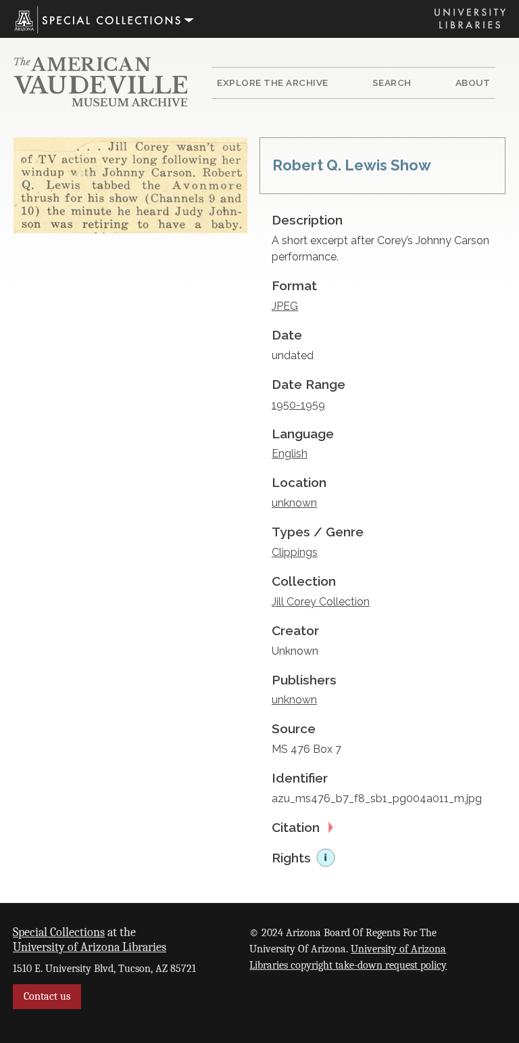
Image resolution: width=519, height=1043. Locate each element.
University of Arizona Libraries (89, 947)
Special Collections (59, 932)
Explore (272, 82)
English (289, 453)
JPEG (285, 306)
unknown (294, 502)
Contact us (47, 996)
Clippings (295, 552)
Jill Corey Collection (321, 601)
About (473, 82)
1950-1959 (298, 404)
